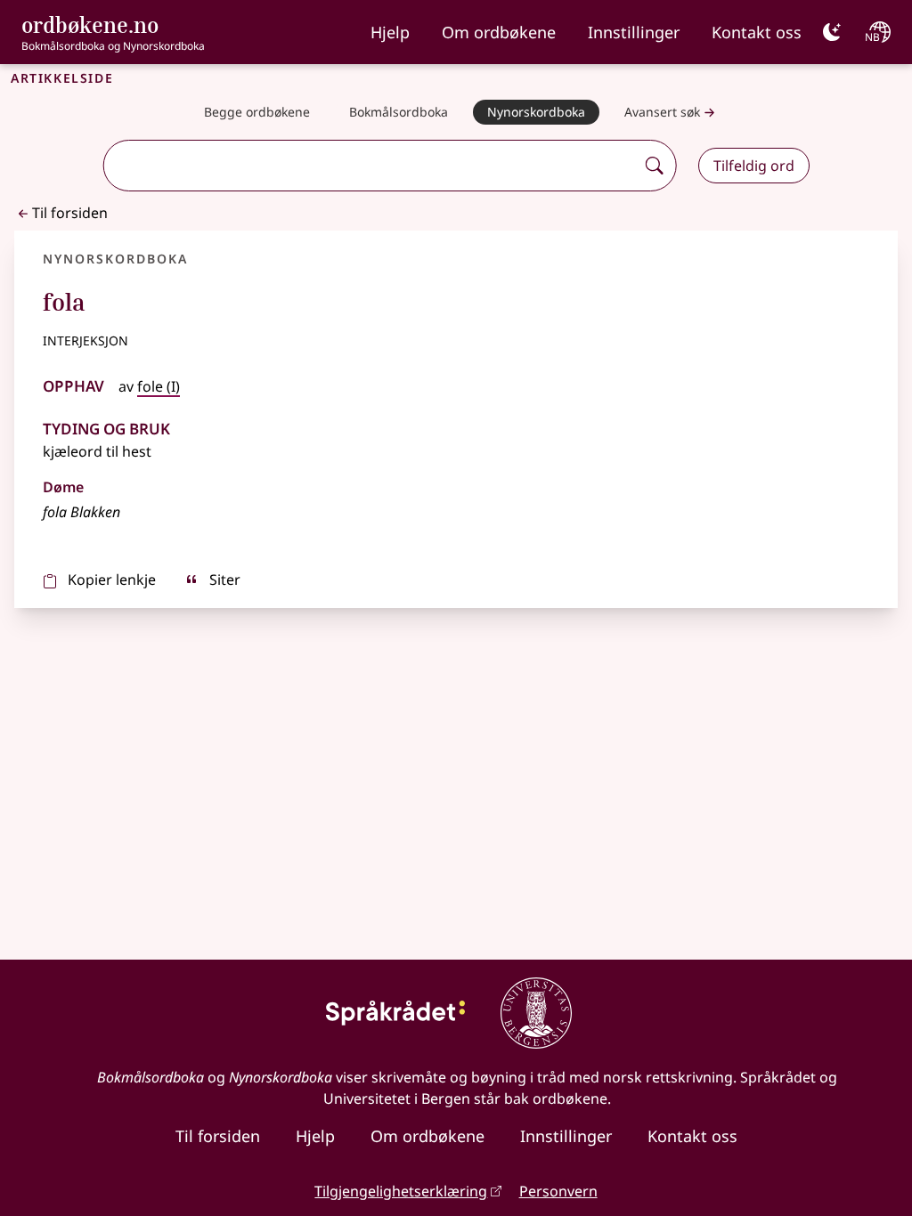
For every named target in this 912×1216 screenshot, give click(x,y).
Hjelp (390, 32)
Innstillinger (634, 32)
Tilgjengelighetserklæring (400, 1191)
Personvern (558, 1191)
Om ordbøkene (499, 32)
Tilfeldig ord (753, 165)
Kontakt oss (757, 32)
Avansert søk (662, 111)
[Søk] (655, 166)
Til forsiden (70, 213)
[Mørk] (832, 32)
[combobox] (371, 166)
